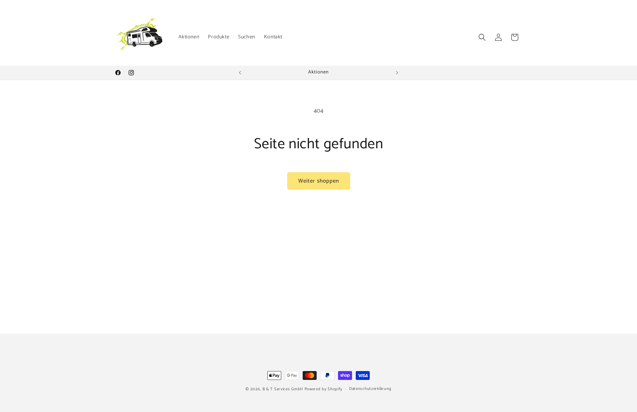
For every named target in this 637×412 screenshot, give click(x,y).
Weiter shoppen (318, 181)
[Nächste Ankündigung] (397, 73)
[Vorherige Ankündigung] (240, 73)
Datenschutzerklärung (370, 388)
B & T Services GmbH (282, 389)
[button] (482, 37)
